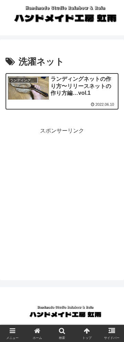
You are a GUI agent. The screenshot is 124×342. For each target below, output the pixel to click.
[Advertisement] (62, 198)
